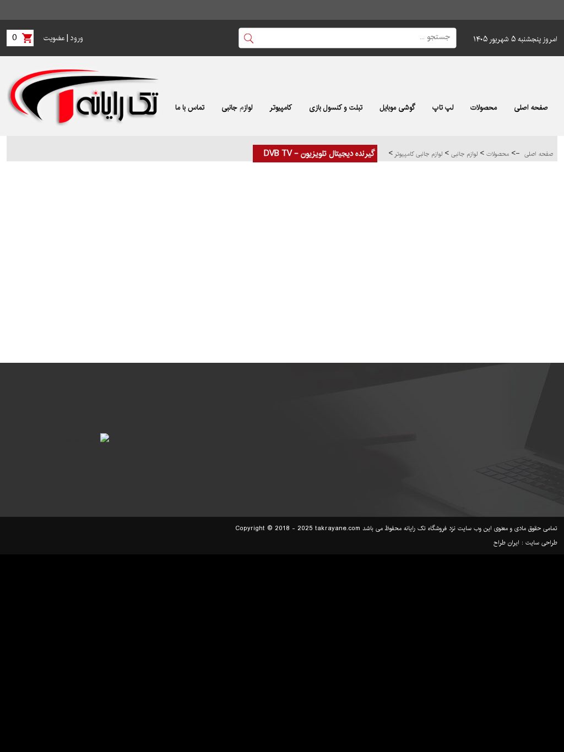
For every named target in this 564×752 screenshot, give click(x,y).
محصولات (496, 154)
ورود (76, 38)
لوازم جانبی (463, 154)
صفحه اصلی (538, 154)
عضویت (54, 38)
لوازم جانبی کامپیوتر (417, 154)
